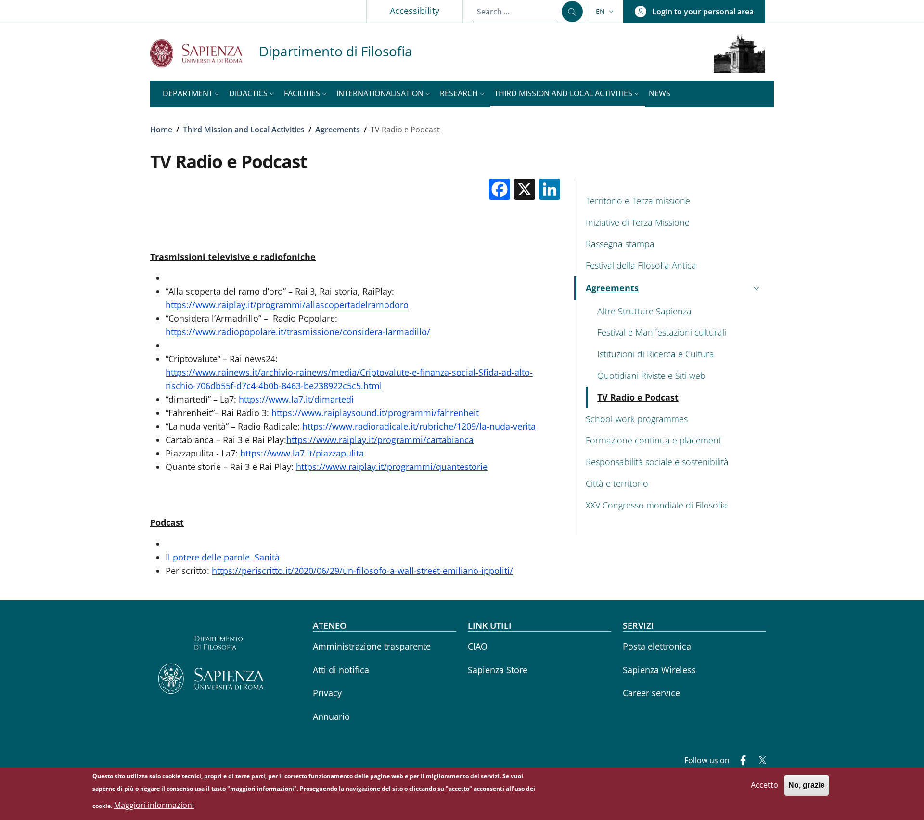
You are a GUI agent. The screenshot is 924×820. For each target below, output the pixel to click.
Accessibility (414, 10)
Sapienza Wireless (659, 670)
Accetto (764, 785)
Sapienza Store (497, 670)
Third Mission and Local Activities (244, 129)
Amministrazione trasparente (372, 646)
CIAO (478, 646)
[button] (605, 11)
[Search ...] (572, 11)
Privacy (327, 693)
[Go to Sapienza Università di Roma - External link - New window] (204, 53)
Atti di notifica (341, 670)
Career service (651, 693)
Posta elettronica (657, 646)
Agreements (337, 129)
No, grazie (806, 785)
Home (161, 129)
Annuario (331, 716)
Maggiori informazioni (154, 805)
